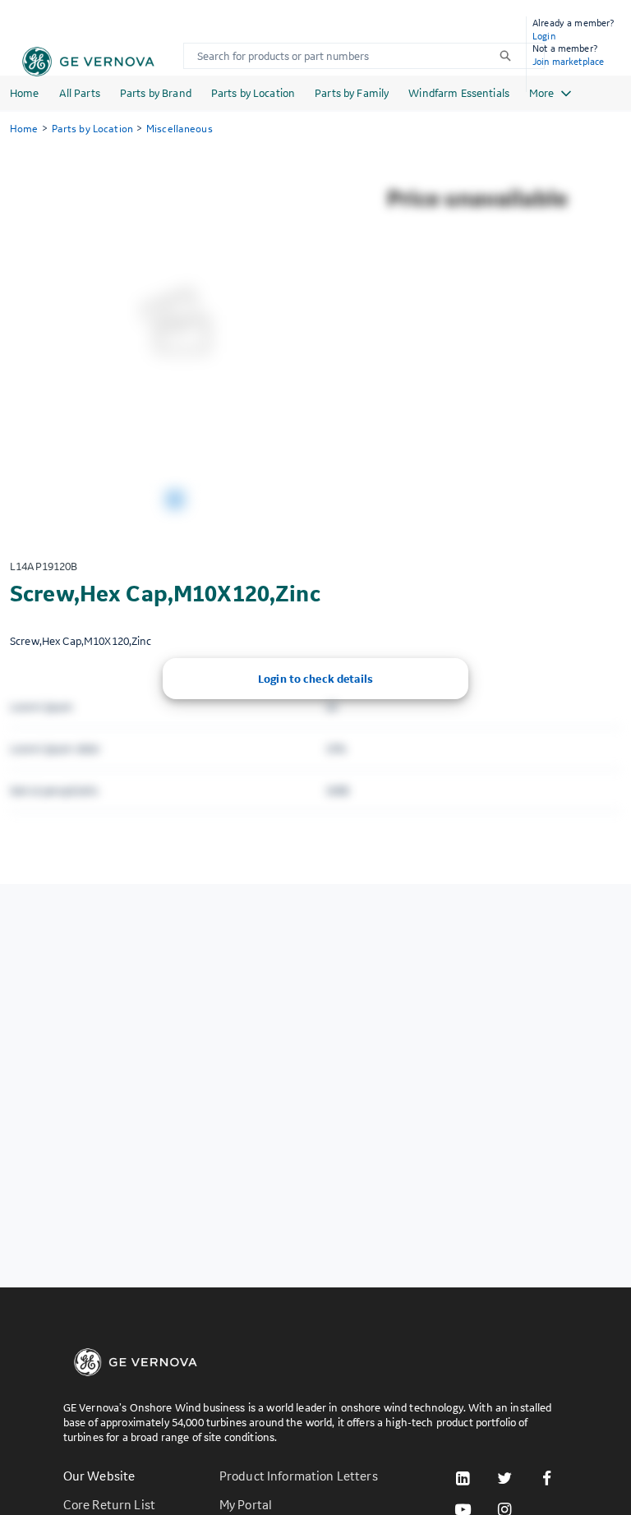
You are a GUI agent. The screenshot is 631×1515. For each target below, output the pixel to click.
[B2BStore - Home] (88, 61)
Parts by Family (352, 92)
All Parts (79, 92)
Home (24, 92)
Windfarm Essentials (458, 92)
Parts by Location (253, 92)
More (541, 92)
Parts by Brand (155, 92)
